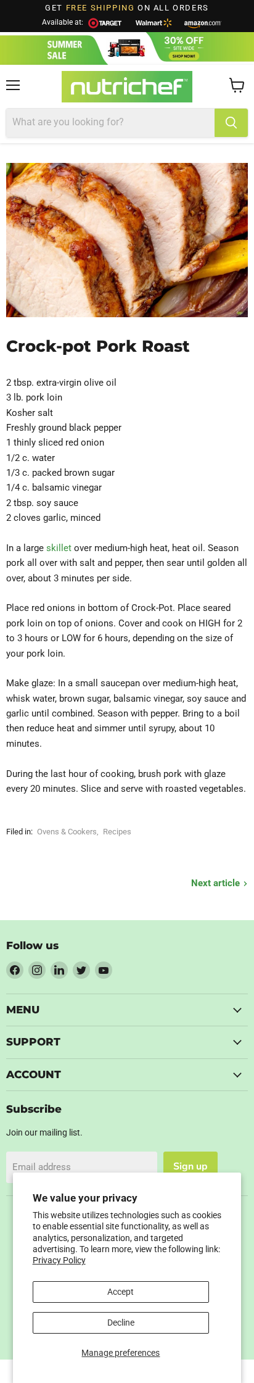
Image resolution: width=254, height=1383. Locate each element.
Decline (120, 1322)
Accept (120, 1292)
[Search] (231, 123)
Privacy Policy (59, 1260)
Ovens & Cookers (67, 831)
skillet (59, 548)
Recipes (117, 831)
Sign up (190, 1166)
